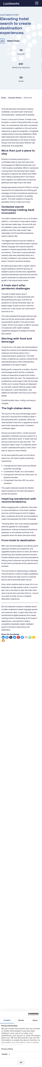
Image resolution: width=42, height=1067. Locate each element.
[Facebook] (7, 637)
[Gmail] (26, 637)
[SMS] (30, 637)
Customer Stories (14, 98)
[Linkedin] (3, 637)
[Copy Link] (33, 637)
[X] (11, 637)
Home (3, 98)
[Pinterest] (18, 637)
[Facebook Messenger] (22, 637)
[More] (3, 640)
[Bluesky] (14, 637)
